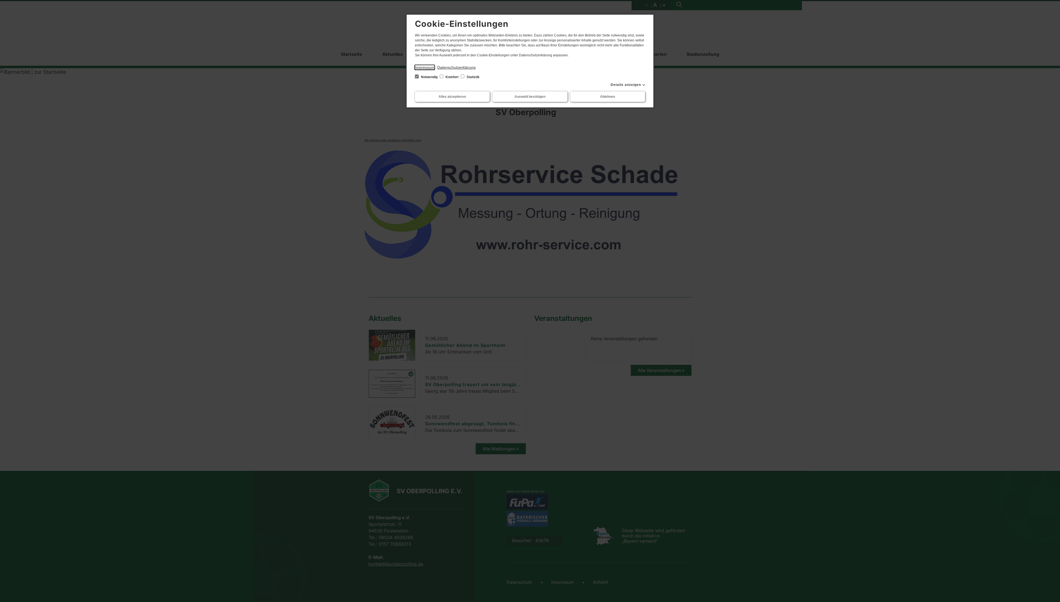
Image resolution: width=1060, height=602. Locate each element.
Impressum (424, 67)
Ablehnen (607, 97)
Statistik (472, 77)
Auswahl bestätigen (530, 97)
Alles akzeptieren (452, 97)
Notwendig (429, 77)
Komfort (452, 77)
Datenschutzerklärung (456, 67)
